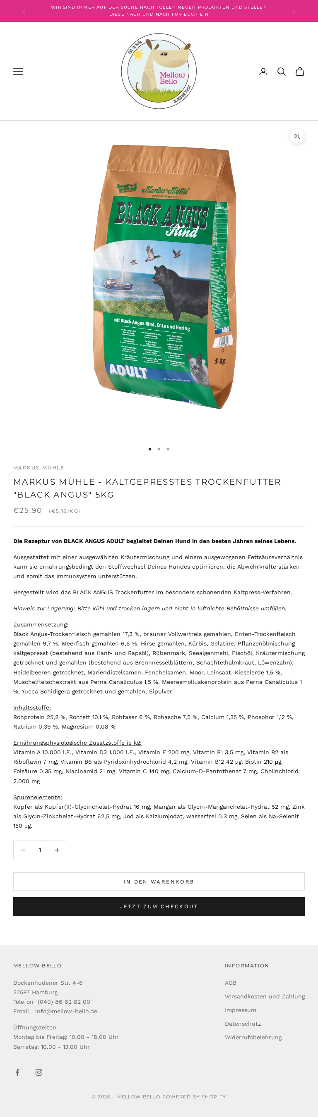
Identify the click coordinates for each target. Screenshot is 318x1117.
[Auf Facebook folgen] (17, 1072)
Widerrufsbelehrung (253, 1037)
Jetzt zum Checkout (159, 906)
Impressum (240, 1010)
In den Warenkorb (159, 882)
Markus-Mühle (38, 467)
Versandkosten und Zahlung (265, 996)
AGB (230, 982)
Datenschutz (243, 1023)
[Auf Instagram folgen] (39, 1072)
